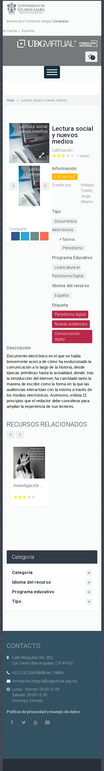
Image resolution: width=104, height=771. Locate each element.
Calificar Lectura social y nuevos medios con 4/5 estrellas (68, 155)
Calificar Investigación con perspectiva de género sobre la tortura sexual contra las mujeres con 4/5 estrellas (29, 497)
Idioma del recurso (31, 582)
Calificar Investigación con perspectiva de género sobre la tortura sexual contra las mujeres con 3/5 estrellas (24, 497)
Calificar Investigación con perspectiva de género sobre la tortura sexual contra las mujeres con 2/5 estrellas (20, 497)
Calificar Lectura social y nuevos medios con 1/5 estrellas (54, 155)
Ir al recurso (65, 177)
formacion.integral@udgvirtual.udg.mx (45, 681)
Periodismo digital (70, 314)
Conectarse (60, 21)
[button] (91, 57)
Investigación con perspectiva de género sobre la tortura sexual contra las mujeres (29, 485)
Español (62, 295)
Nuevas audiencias (71, 324)
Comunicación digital (67, 336)
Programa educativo (33, 591)
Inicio (10, 100)
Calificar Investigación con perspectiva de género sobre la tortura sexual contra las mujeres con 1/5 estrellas (15, 497)
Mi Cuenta (10, 31)
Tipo (16, 601)
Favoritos (28, 31)
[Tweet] (25, 236)
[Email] (34, 236)
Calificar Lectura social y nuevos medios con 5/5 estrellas (72, 155)
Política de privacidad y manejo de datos (43, 712)
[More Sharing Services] (44, 236)
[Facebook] (15, 236)
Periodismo (73, 248)
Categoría (22, 572)
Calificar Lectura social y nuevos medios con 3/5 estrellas (63, 155)
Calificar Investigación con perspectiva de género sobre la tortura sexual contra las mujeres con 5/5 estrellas (33, 497)
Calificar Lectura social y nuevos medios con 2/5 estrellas (59, 155)
